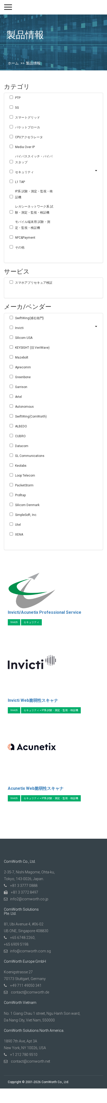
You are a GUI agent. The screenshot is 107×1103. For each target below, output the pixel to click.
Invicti (19, 328)
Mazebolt (21, 357)
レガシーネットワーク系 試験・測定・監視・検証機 (34, 209)
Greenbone (23, 377)
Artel (18, 397)
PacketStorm (24, 485)
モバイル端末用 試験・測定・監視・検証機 (32, 225)
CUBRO (20, 436)
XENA (19, 534)
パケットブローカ (27, 127)
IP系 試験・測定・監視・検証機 (34, 194)
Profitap (20, 495)
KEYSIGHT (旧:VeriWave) (32, 347)
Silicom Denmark (27, 505)
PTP (18, 98)
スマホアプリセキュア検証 (33, 282)
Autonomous (24, 406)
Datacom (21, 446)
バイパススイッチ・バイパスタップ (33, 159)
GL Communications (29, 456)
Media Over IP (25, 147)
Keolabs (20, 466)
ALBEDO (21, 426)
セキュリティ (24, 172)
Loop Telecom (25, 475)
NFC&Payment (25, 237)
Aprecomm (23, 367)
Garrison (21, 387)
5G (17, 107)
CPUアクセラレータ (29, 137)
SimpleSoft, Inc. (26, 515)
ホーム (13, 63)
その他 (19, 247)
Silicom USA (23, 338)
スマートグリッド (27, 117)
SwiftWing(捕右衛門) (29, 318)
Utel (18, 525)
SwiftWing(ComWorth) (31, 416)
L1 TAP (20, 182)
